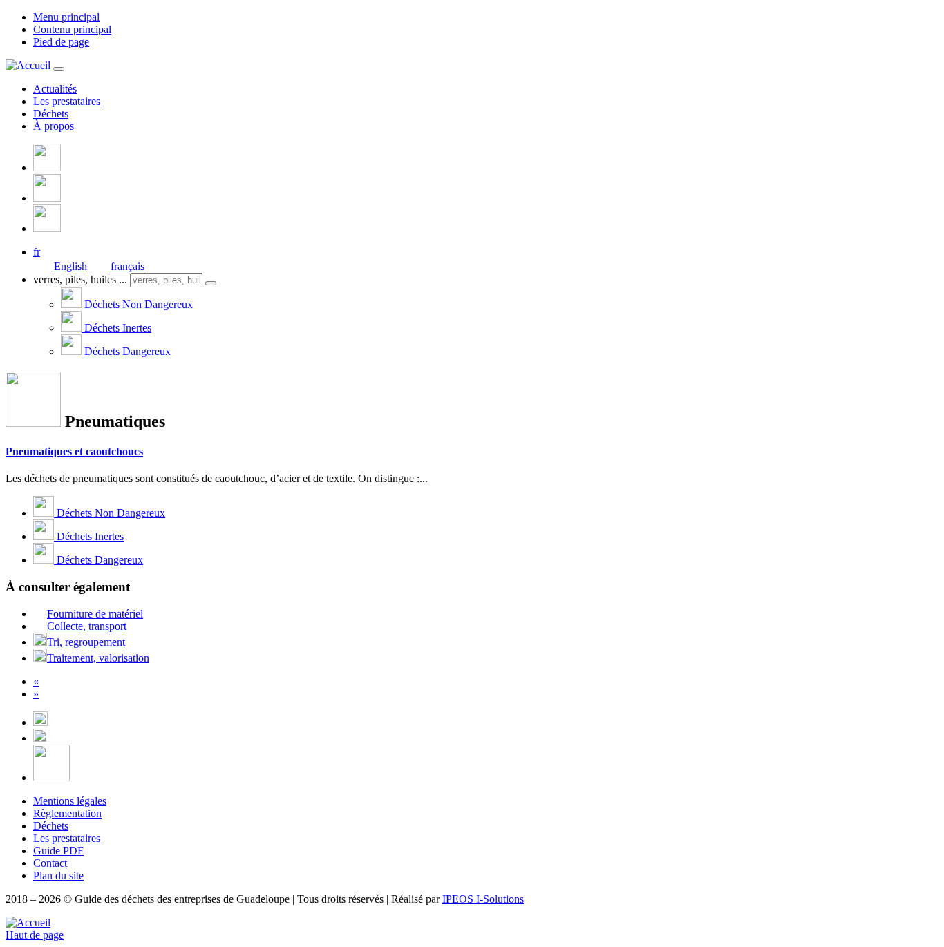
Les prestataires (66, 101)
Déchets (50, 113)
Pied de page (61, 42)
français (126, 266)
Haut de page (35, 935)
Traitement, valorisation (98, 658)
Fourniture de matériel (95, 614)
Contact (50, 863)
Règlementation (67, 813)
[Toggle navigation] (58, 69)
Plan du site (58, 875)
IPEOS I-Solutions (483, 899)
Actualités (55, 89)
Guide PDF (58, 851)
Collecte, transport (86, 626)
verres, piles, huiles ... (80, 279)
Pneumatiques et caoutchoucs (74, 451)
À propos (53, 126)
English (69, 266)
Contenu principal (72, 29)
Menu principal (66, 17)
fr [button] (36, 252)
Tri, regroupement (86, 642)
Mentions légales (69, 801)
